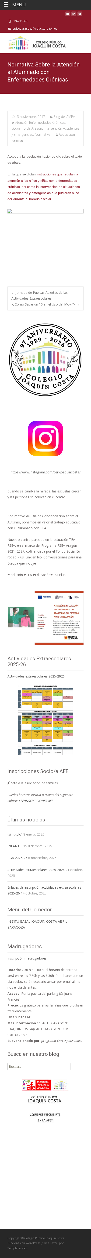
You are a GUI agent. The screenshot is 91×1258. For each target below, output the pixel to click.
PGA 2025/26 (17, 857)
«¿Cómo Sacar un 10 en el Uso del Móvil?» (45, 304)
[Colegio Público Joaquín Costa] (36, 42)
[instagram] (73, 15)
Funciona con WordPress (24, 1243)
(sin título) (14, 834)
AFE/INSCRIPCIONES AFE (36, 800)
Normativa (42, 134)
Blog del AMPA (64, 116)
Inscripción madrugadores (27, 958)
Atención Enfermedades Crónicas (40, 122)
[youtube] (79, 15)
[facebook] (67, 15)
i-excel (54, 1243)
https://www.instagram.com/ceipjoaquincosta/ (45, 472)
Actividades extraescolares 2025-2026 (36, 676)
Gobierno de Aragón (26, 128)
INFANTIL (14, 846)
